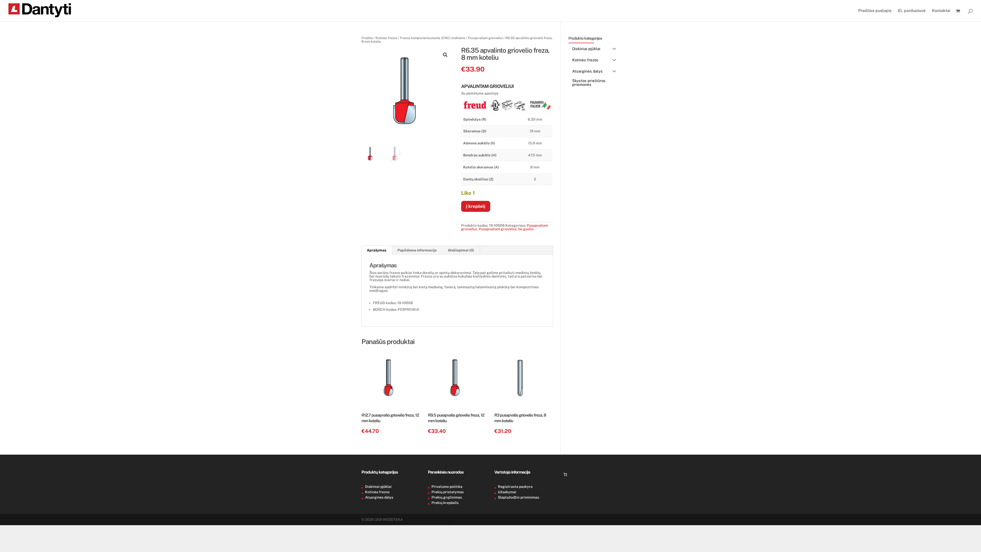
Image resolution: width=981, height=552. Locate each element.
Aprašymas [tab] (376, 250)
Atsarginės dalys (379, 497)
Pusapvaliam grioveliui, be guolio (506, 229)
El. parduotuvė (912, 11)
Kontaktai (941, 11)
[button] (445, 55)
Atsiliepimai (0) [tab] (461, 250)
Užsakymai (507, 492)
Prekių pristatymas (447, 492)
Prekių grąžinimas (446, 497)
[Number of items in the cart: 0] (565, 474)
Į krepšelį (475, 206)
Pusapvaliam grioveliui (485, 38)
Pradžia (367, 38)
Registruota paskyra (515, 487)
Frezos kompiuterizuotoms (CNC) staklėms (432, 38)
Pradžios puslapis (875, 11)
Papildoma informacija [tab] (417, 250)
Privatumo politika (446, 487)
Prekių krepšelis (445, 503)
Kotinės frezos (386, 38)
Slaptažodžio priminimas (518, 497)
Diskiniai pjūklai (378, 487)
